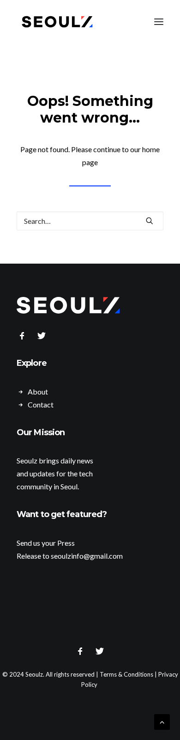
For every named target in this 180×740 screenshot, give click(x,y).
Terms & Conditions (126, 674)
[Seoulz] (57, 21)
